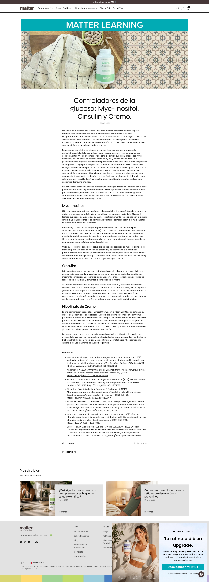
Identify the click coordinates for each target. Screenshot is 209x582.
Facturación (80, 556)
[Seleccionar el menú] (177, 8)
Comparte (70, 452)
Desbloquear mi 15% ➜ (183, 567)
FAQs (105, 531)
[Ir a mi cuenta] (182, 8)
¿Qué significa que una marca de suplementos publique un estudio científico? (77, 493)
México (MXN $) (38, 563)
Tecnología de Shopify (28, 569)
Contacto (78, 551)
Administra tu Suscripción (80, 546)
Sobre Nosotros (81, 536)
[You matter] (27, 8)
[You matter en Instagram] (25, 542)
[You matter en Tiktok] (32, 542)
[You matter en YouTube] (36, 542)
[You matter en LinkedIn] (29, 542)
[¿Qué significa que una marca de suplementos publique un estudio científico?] (46, 498)
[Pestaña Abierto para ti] (201, 574)
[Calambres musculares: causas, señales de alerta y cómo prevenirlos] (132, 498)
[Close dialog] (203, 526)
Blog (76, 540)
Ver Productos (81, 531)
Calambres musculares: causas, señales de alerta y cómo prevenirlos (164, 493)
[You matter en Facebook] (21, 542)
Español (23, 563)
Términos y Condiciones (108, 542)
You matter (38, 566)
